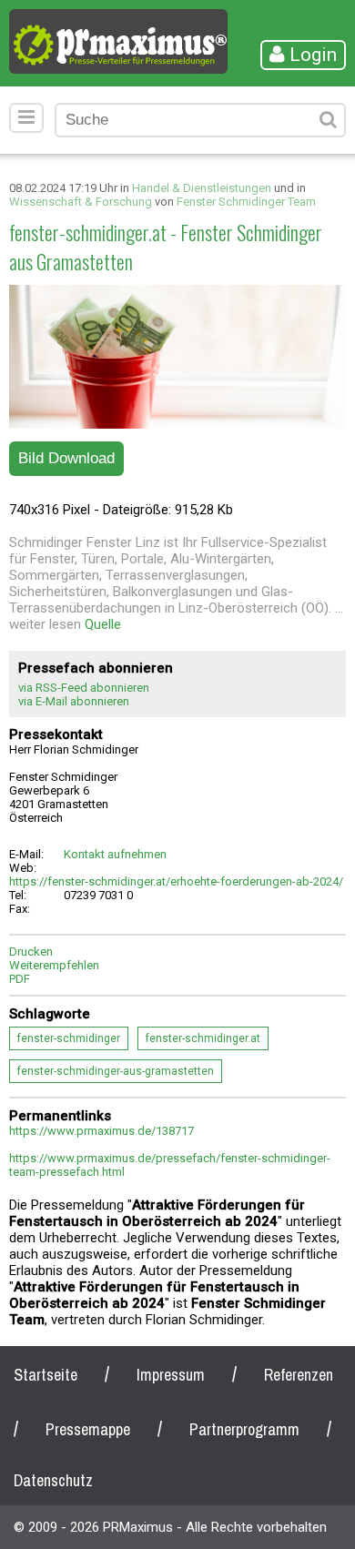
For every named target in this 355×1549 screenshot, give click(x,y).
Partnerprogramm (244, 1429)
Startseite (45, 1374)
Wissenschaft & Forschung (80, 201)
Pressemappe (88, 1429)
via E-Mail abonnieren (73, 701)
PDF (19, 979)
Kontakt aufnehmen (115, 854)
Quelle (103, 624)
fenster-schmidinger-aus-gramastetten (115, 1071)
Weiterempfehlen (54, 965)
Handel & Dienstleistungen (201, 188)
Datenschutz (53, 1480)
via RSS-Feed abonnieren (83, 687)
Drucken (31, 951)
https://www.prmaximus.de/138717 (101, 1131)
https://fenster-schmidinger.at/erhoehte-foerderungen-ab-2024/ (176, 881)
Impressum (171, 1374)
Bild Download (66, 458)
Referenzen (298, 1374)
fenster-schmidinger (68, 1038)
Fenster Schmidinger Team (246, 201)
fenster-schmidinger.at (203, 1038)
